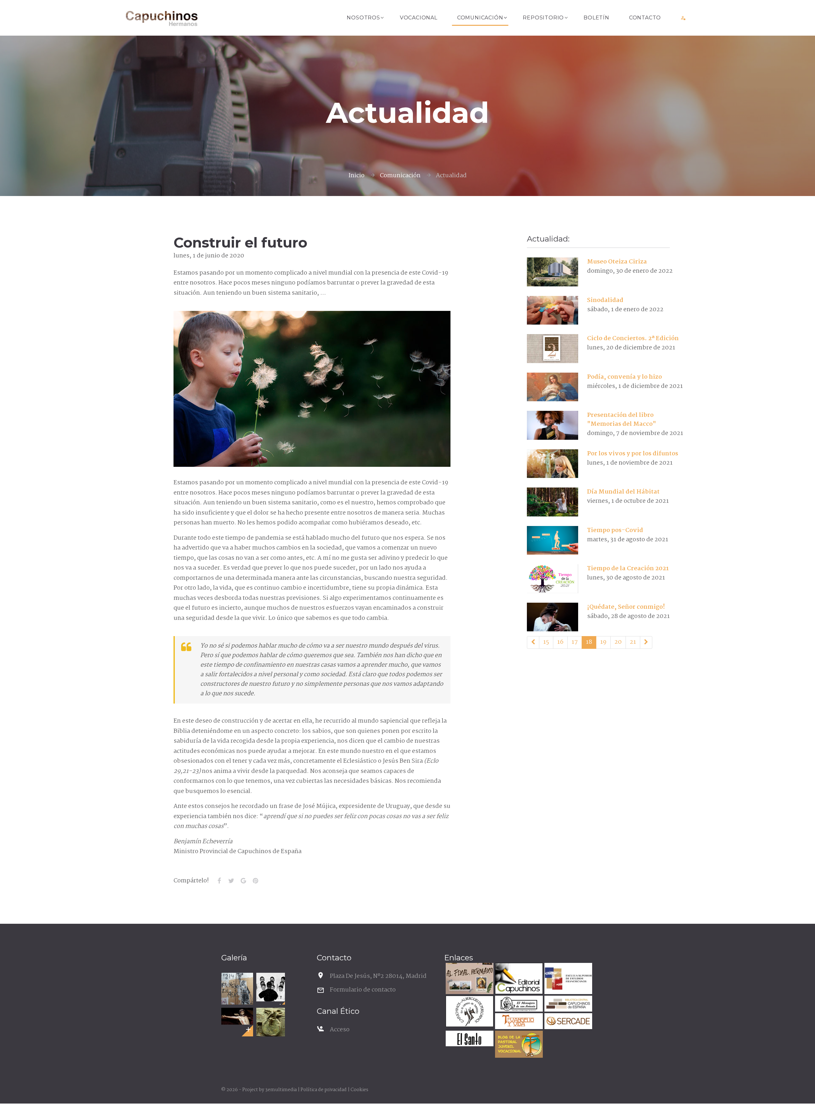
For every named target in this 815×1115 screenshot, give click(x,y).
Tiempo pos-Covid (615, 530)
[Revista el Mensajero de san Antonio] (518, 1004)
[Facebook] (219, 881)
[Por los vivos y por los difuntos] (552, 463)
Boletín (596, 18)
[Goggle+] (243, 881)
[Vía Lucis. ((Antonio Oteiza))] (270, 1022)
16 (560, 642)
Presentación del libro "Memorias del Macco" (621, 419)
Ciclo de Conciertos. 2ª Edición (633, 338)
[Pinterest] (255, 881)
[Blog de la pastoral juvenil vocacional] (518, 1045)
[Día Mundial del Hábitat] (552, 502)
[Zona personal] (683, 17)
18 (589, 642)
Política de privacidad (324, 1090)
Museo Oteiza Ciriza (617, 262)
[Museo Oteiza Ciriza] (552, 272)
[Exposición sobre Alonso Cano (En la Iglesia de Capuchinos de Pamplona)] (237, 1016)
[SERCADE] (567, 1022)
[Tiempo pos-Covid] (552, 540)
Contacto (645, 18)
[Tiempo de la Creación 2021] (552, 579)
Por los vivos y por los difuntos (632, 454)
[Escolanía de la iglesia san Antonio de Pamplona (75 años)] (270, 987)
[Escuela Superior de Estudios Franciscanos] (567, 979)
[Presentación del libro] (552, 425)
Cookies (359, 1090)
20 (618, 642)
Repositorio (543, 18)
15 (546, 642)
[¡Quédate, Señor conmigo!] (552, 617)
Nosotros (363, 18)
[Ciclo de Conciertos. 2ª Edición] (552, 349)
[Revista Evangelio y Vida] (518, 1022)
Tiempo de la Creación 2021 (628, 568)
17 (574, 642)
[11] (533, 642)
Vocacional (418, 18)
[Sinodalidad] (552, 310)
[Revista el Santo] (468, 1039)
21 (633, 642)
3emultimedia (281, 1090)
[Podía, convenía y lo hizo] (552, 387)
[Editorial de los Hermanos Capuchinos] (518, 979)
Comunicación (480, 18)
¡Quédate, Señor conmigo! (626, 607)
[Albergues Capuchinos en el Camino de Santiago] (468, 1012)
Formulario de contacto (363, 990)
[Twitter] (231, 881)
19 (603, 642)
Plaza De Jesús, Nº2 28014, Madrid (378, 976)
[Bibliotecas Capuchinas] (567, 1004)
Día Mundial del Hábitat (623, 492)
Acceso (340, 1029)
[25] (646, 642)
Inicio (356, 175)
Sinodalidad (605, 300)
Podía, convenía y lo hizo (624, 377)
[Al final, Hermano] (468, 979)
